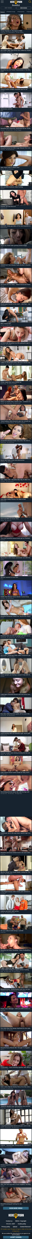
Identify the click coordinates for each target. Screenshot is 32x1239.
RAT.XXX (3, 422)
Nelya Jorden (11, 657)
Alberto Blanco (10, 422)
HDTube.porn (4, 774)
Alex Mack (9, 364)
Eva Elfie (9, 344)
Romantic (21, 11)
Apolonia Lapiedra (20, 422)
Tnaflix (2, 1147)
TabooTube (3, 52)
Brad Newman (10, 149)
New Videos (23, 8)
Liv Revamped (17, 364)
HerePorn (16, 2)
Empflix (2, 617)
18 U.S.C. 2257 (10, 1224)
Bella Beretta (11, 715)
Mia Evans (8, 1127)
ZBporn (2, 754)
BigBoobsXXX (4, 208)
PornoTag (3, 696)
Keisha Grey (11, 442)
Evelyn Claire (8, 971)
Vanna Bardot (10, 598)
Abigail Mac (19, 793)
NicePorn (3, 149)
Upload (15, 1226)
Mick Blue (11, 793)
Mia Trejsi (9, 325)
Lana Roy (8, 754)
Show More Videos (15, 1208)
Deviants (3, 130)
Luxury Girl (8, 520)
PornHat (3, 325)
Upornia (2, 188)
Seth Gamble (16, 971)
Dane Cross (10, 130)
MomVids (3, 1010)
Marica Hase (11, 1108)
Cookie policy (22, 1224)
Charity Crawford (12, 383)
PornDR (2, 91)
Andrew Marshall (10, 912)
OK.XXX (2, 912)
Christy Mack (9, 1147)
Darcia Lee (16, 1127)
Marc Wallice (20, 32)
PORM (2, 71)
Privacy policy (6, 1226)
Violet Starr (10, 461)
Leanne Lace (17, 403)
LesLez (2, 403)
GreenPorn (3, 305)
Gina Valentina (9, 169)
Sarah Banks (9, 873)
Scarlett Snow (12, 637)
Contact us (9, 1221)
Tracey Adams (11, 32)
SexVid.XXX (3, 637)
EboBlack (3, 461)
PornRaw (3, 481)
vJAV (2, 247)
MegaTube (3, 1108)
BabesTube (3, 383)
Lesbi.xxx (3, 854)
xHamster (3, 32)
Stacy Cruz (10, 1088)
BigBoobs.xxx (4, 735)
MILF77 (2, 1049)
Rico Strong (22, 990)
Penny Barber (10, 481)
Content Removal (25, 1226)
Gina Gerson (19, 1108)
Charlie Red (9, 403)
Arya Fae (10, 1029)
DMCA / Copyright (20, 1221)
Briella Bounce (14, 990)
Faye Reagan (18, 130)
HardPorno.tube (4, 990)
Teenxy (2, 169)
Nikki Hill (10, 52)
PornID (2, 559)
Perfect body (11, 11)
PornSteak (3, 893)
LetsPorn (3, 364)
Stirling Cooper (21, 637)
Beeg (2, 110)
